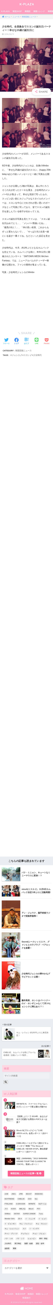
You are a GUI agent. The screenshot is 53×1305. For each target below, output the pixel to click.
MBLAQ (22, 1209)
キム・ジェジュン (25, 1224)
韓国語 (27, 11)
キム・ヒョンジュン (12, 1229)
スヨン (27, 355)
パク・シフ (20, 1239)
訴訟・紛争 (40, 1243)
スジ (24, 1229)
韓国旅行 (26, 1298)
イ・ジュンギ (30, 1219)
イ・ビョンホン (10, 1224)
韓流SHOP (17, 11)
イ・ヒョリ (42, 1219)
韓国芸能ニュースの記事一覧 (24, 1173)
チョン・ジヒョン (39, 1234)
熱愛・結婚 (28, 1243)
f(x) (36, 1199)
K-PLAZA (26, 4)
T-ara (41, 1214)
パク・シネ (9, 1239)
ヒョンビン (32, 1239)
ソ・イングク (34, 1229)
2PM (21, 1194)
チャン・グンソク (11, 1234)
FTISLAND (9, 1204)
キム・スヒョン (41, 1224)
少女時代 (37, 355)
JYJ (6, 1209)
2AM (6, 1194)
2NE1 (14, 1194)
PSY (38, 1209)
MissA (31, 1209)
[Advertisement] (26, 484)
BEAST (29, 1194)
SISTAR (17, 1214)
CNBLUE (21, 1199)
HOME (28, 1288)
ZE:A (20, 1219)
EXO (29, 1199)
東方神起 (18, 1243)
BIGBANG (39, 1194)
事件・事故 (43, 1239)
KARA (13, 1209)
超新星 (7, 1248)
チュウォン (25, 1234)
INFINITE (32, 1204)
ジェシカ (16, 355)
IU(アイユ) (42, 1204)
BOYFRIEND (9, 1199)
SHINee (7, 1214)
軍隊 (14, 1248)
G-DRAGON (20, 1204)
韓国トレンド (39, 11)
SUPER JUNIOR (29, 1214)
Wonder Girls (10, 1219)
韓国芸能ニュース (23, 350)
